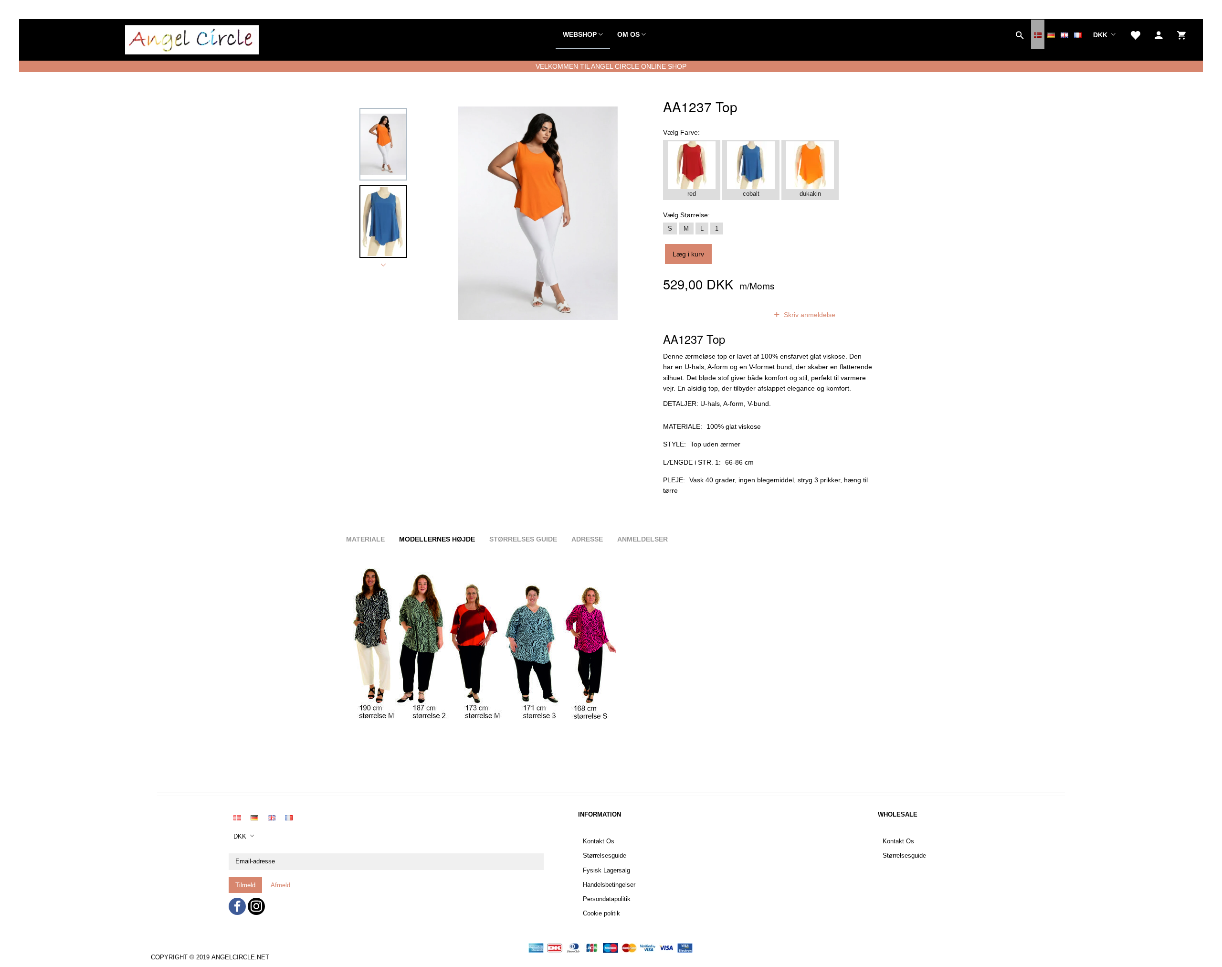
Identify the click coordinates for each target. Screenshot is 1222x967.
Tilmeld (245, 885)
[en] (1064, 34)
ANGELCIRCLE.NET (240, 957)
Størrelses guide (523, 539)
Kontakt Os (598, 841)
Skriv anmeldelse (808, 315)
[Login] (1159, 34)
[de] (1051, 34)
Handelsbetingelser (609, 885)
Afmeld (280, 885)
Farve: (681, 132)
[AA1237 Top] (538, 213)
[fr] (1078, 34)
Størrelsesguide (604, 855)
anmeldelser (736, 315)
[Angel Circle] (192, 38)
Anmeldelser (642, 539)
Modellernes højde (437, 539)
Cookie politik (601, 913)
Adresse (587, 539)
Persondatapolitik (607, 899)
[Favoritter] (1135, 34)
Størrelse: (686, 215)
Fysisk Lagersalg (606, 870)
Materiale (365, 539)
